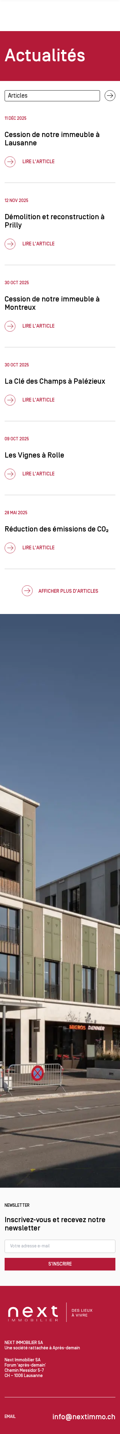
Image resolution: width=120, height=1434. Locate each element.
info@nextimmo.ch (83, 1417)
